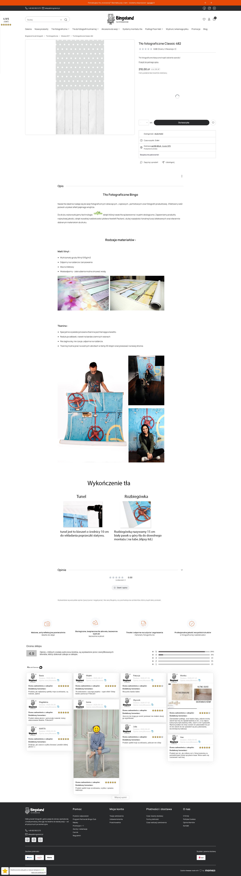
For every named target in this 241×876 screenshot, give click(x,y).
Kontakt (186, 826)
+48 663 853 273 (34, 8)
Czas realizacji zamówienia (156, 822)
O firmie (186, 816)
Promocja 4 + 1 (78, 826)
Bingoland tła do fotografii (34, 36)
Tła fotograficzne (52, 36)
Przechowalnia (115, 822)
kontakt (150, 3)
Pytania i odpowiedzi (81, 816)
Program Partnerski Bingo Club (84, 819)
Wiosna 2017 (65, 36)
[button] (66, 20)
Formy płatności (152, 819)
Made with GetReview (37, 872)
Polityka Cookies (189, 819)
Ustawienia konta (116, 819)
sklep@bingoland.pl (52, 8)
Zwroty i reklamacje (80, 829)
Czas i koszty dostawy (154, 816)
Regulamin (77, 835)
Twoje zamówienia (117, 816)
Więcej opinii (120, 797)
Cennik (75, 832)
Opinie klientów (189, 822)
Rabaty (75, 822)
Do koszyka (183, 122)
